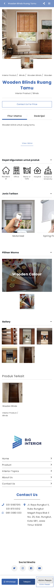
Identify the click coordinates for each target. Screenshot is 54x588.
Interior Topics (10, 471)
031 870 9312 (13, 508)
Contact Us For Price (27, 104)
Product (6, 464)
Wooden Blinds (34, 75)
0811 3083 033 (13, 512)
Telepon (27, 581)
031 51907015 (13, 504)
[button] (27, 143)
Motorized (18, 235)
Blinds (22, 75)
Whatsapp (10, 581)
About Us (7, 477)
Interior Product (9, 75)
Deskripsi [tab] (39, 115)
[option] (27, 34)
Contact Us (8, 483)
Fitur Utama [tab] (15, 115)
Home (5, 458)
